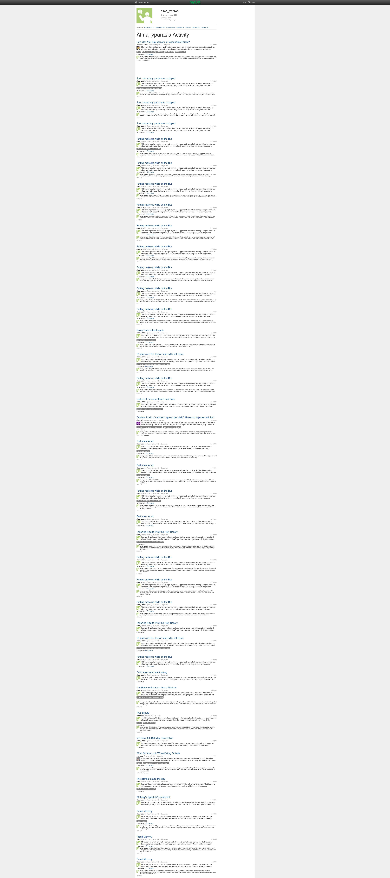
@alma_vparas (152, 81)
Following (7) (204, 27)
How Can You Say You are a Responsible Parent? (163, 42)
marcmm (139, 756)
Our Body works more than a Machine (156, 687)
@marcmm (147, 756)
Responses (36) (160, 27)
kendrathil (140, 715)
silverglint (140, 420)
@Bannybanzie (152, 45)
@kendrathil (148, 715)
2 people (150, 54)
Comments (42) (170, 27)
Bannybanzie (141, 44)
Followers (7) (195, 27)
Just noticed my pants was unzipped (155, 78)
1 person (150, 342)
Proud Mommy (144, 811)
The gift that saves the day (150, 778)
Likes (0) (188, 27)
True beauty (142, 712)
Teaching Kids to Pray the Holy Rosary (157, 531)
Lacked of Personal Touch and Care (155, 399)
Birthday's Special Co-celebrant (153, 797)
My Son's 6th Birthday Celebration (154, 738)
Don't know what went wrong (151, 672)
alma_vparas (141, 81)
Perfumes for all (144, 441)
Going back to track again (150, 330)
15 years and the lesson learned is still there (159, 354)
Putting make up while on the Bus (154, 138)
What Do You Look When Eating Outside (158, 753)
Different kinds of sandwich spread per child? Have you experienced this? (175, 417)
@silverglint (148, 420)
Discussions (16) (149, 27)
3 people (151, 91)
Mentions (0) (180, 27)
